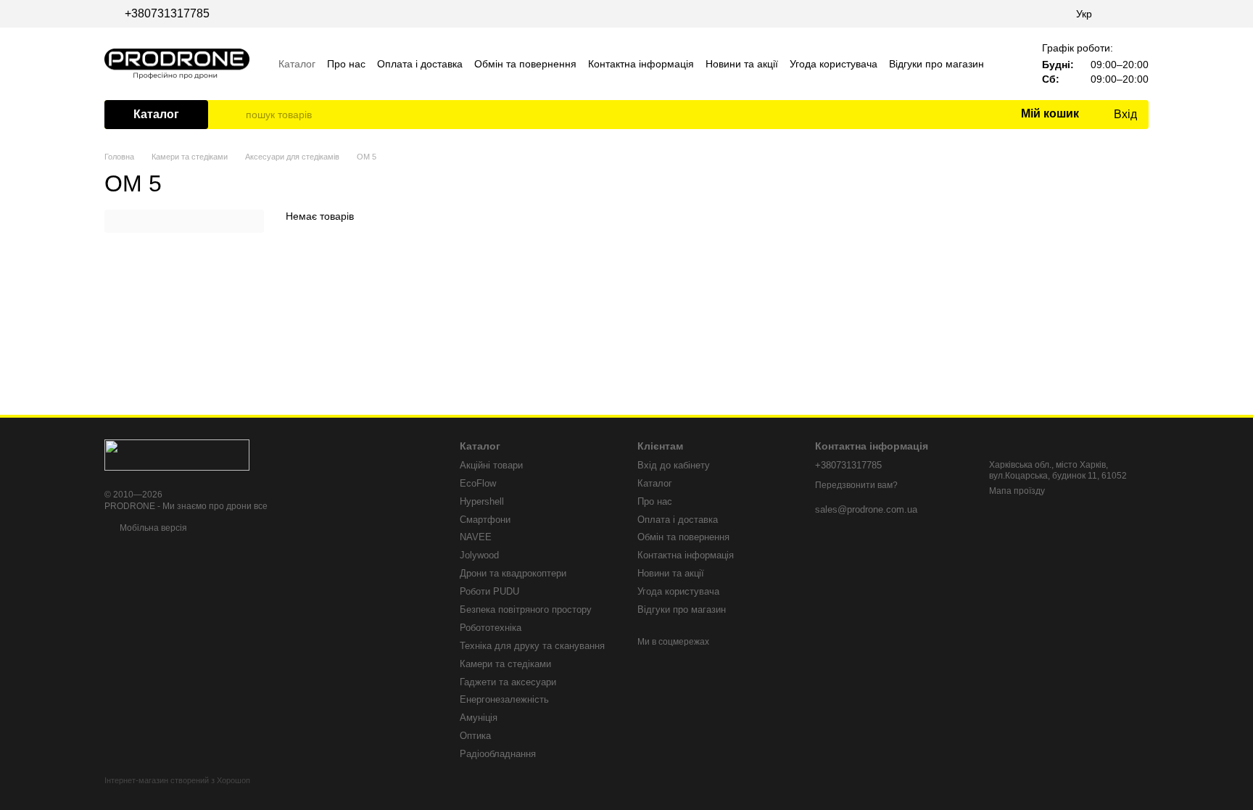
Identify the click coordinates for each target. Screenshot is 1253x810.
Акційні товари (491, 465)
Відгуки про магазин (936, 64)
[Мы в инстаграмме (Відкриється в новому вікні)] (1143, 14)
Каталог (296, 64)
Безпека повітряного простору (526, 609)
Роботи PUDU (489, 591)
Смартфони (485, 519)
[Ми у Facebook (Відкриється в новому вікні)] (1125, 14)
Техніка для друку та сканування (532, 645)
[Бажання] (979, 114)
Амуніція (478, 717)
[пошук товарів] (234, 114)
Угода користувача (833, 64)
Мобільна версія (152, 528)
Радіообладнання (498, 753)
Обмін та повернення (525, 64)
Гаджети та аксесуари (508, 682)
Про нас (346, 64)
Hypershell (482, 501)
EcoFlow (478, 483)
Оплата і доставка (420, 64)
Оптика (475, 735)
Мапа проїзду (1017, 491)
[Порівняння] (950, 114)
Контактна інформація (641, 64)
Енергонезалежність (504, 699)
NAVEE (476, 537)
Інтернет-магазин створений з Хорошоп (177, 780)
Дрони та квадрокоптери (513, 573)
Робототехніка (490, 627)
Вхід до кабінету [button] (673, 465)
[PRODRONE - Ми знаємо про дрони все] (176, 454)
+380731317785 (167, 14)
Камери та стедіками (505, 663)
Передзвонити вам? (856, 485)
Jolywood (479, 555)
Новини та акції (742, 64)
